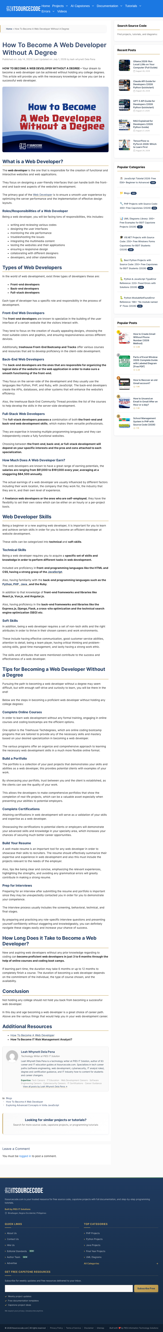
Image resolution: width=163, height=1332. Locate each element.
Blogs (9, 1098)
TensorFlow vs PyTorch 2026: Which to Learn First (145, 143)
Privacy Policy (56, 1328)
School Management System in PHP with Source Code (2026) (144, 421)
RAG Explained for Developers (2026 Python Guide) (143, 124)
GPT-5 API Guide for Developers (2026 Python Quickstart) (144, 104)
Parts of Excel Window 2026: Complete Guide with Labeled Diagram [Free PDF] (145, 362)
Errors (46, 11)
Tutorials (131, 6)
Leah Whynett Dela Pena (38, 1051)
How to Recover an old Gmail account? (145, 382)
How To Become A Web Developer (32, 1035)
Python (7, 584)
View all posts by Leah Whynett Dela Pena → (45, 1086)
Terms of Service (73, 1328)
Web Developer (42, 194)
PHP (16, 584)
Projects (58, 6)
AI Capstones (80, 6)
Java (24, 584)
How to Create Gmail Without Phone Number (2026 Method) (144, 339)
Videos (62, 11)
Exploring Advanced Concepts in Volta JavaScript (32, 1105)
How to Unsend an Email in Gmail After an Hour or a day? (145, 401)
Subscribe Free (146, 1288)
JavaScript (55, 571)
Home (46, 6)
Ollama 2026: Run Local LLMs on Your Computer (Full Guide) (145, 64)
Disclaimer (89, 1328)
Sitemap (100, 1328)
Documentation (107, 6)
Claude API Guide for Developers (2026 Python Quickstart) (144, 84)
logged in (25, 1156)
